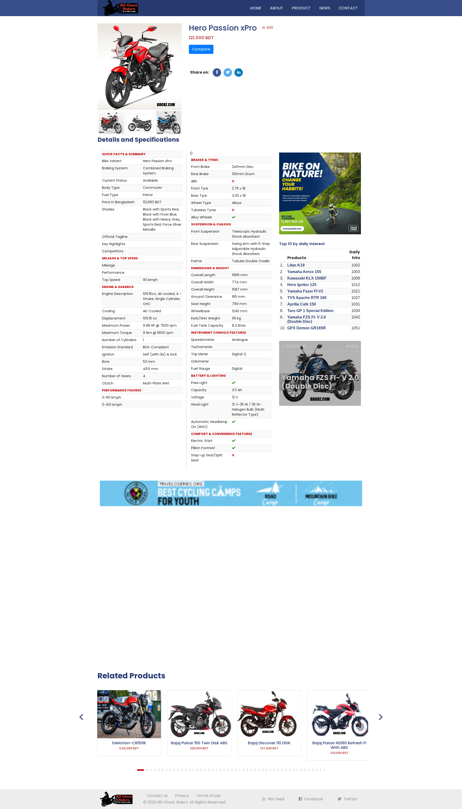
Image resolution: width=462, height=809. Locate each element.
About (276, 8)
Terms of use (208, 795)
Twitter (350, 799)
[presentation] (81, 717)
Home (255, 8)
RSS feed (275, 799)
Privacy (182, 795)
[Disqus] (231, 586)
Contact (348, 8)
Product (301, 8)
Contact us (157, 795)
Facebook (313, 799)
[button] (140, 770)
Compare (201, 49)
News (324, 8)
